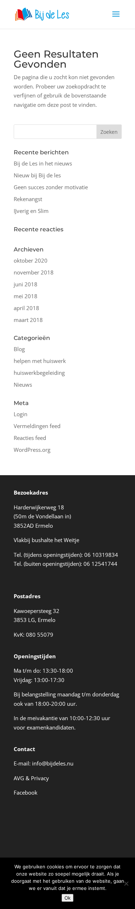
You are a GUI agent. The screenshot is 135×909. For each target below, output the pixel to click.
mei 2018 (25, 296)
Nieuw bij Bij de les (37, 175)
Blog (19, 349)
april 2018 (26, 308)
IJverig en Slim (31, 210)
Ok (67, 898)
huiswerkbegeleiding (39, 372)
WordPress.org (32, 449)
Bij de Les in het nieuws (43, 163)
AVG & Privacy (31, 778)
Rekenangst (28, 199)
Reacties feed (30, 437)
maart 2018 (28, 319)
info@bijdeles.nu (52, 763)
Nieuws (23, 384)
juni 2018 (25, 284)
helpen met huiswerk (40, 360)
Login (20, 414)
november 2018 (34, 272)
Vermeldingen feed (37, 425)
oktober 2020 (31, 260)
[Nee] (126, 883)
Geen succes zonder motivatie (51, 187)
